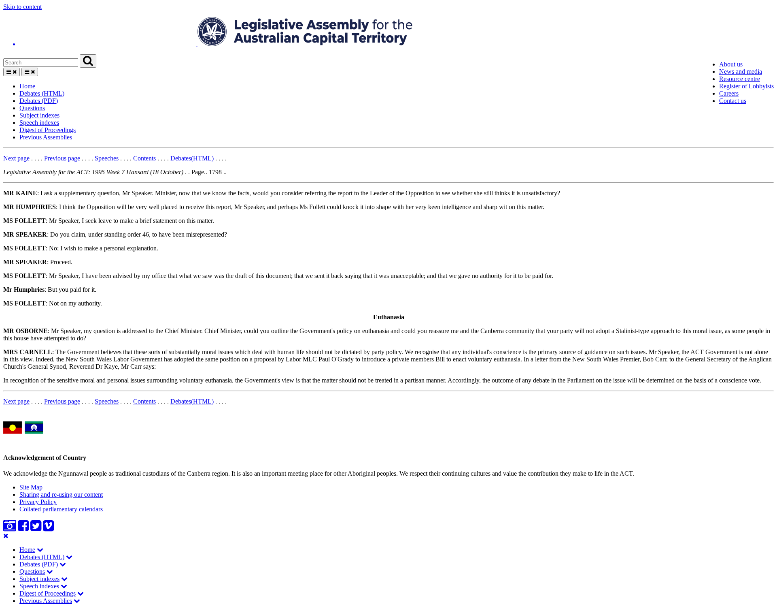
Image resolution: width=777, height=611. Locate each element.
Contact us (732, 100)
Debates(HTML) (192, 158)
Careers (729, 93)
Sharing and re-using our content (61, 494)
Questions (32, 108)
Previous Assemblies (45, 137)
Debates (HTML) (41, 93)
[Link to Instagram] (10, 528)
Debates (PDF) (38, 100)
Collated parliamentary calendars (61, 509)
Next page (16, 158)
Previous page (62, 158)
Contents (144, 158)
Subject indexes (39, 115)
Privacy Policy (38, 501)
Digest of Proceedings (47, 129)
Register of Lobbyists (746, 86)
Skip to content (22, 6)
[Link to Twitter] (36, 528)
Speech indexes (39, 122)
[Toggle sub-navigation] (40, 549)
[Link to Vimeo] (48, 528)
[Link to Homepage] (388, 32)
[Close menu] (5, 535)
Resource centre (739, 78)
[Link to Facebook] (24, 528)
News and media (740, 71)
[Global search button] (88, 61)
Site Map (30, 487)
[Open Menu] (11, 72)
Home (27, 86)
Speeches (107, 158)
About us (731, 64)
